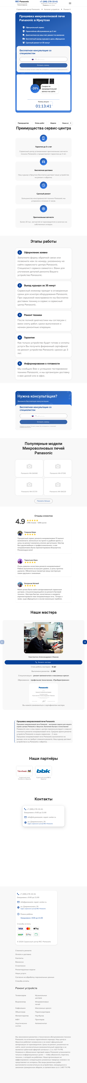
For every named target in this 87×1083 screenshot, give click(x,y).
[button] (85, 642)
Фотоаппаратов (22, 1016)
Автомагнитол (41, 1023)
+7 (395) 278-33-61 (49, 1)
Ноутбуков (39, 1016)
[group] (24, 773)
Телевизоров (20, 995)
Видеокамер (20, 1002)
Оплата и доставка (23, 954)
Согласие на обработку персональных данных (34, 977)
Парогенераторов (42, 1012)
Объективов (20, 1012)
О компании (20, 966)
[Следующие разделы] (70, 123)
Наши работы (67, 123)
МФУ (17, 1019)
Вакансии (19, 962)
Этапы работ (39, 123)
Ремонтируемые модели (25, 969)
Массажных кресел (43, 1008)
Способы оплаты (22, 981)
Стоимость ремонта (23, 950)
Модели (53, 123)
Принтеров (39, 1019)
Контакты (19, 958)
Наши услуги (20, 973)
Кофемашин (20, 1008)
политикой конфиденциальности (58, 69)
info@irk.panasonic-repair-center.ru (42, 817)
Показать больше (43, 501)
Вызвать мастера (44, 662)
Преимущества (23, 123)
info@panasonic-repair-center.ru (33, 902)
